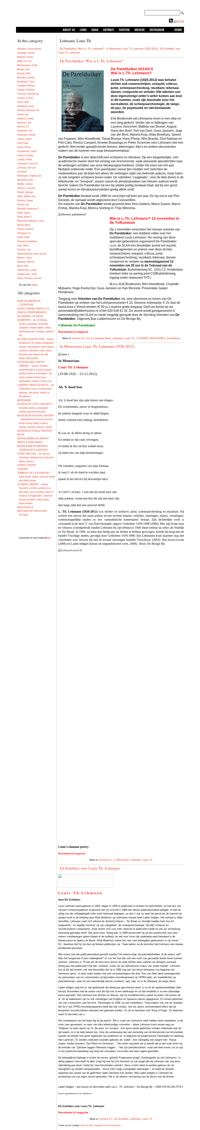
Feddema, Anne (25, 106)
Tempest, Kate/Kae (27, 241)
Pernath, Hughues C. (28, 208)
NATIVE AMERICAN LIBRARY (34, 438)
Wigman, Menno (26, 261)
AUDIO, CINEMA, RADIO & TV (34, 308)
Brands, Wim (24, 73)
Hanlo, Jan (23, 114)
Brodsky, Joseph (26, 77)
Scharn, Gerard (25, 229)
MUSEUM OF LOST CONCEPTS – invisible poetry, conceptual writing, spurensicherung (36, 408)
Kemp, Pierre (24, 147)
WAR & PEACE (26, 507)
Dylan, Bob (23, 102)
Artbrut (108, 30)
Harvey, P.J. (23, 126)
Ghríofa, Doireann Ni (28, 110)
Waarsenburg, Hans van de (31, 253)
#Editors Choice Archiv (29, 48)
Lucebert (22, 171)
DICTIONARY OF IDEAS (31, 316)
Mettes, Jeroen (25, 184)
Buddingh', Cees (26, 81)
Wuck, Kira (23, 266)
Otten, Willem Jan (26, 196)
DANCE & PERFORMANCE (33, 312)
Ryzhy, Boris (23, 225)
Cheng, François (26, 89)
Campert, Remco (26, 85)
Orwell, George (25, 192)
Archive (139, 30)
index (35, 284)
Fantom (124, 30)
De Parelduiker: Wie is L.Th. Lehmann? (82, 48)
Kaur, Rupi (22, 143)
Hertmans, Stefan (26, 134)
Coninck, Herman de (28, 93)
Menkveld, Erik (25, 180)
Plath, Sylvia (23, 212)
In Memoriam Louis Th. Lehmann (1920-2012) (132, 48)
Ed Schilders (121, 1118)
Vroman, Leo (24, 249)
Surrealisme (173, 338)
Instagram (156, 30)
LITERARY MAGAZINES (151, 338)
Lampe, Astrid (24, 159)
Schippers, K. (24, 233)
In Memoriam (121, 859)
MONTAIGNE (25, 400)
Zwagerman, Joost (27, 274)
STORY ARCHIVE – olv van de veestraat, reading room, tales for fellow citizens (36, 457)
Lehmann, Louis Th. (27, 163)
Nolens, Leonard (26, 188)
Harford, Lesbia (25, 118)
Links (83, 30)
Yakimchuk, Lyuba (27, 270)
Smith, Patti (23, 237)
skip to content (175, 5)
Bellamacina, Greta (27, 65)
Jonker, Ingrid (24, 139)
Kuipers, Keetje (25, 155)
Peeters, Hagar (25, 200)
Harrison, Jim (24, 122)
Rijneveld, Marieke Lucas (30, 220)
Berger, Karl (23, 69)
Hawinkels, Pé (24, 130)
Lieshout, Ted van (26, 167)
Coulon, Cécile (25, 98)
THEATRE (23, 469)
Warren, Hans (24, 257)
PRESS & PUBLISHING (30, 442)
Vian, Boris (23, 245)
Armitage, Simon (26, 53)
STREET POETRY (28, 465)
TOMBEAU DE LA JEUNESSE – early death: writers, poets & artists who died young (37, 476)
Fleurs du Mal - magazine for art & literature (100, 1125)
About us (69, 30)
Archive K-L (78, 338)
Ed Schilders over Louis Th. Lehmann (90, 868)
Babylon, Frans (25, 57)
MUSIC (22, 434)
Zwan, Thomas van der (29, 278)
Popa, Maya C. (25, 216)
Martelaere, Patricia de (29, 175)
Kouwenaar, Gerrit (26, 151)
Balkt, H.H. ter (24, 61)
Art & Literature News (99, 338)
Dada (94, 30)
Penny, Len (23, 204)
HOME (178, 30)
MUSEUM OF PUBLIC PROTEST (35, 431)
